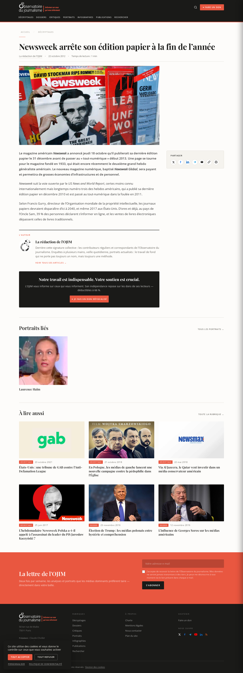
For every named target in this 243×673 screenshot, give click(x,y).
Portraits (69, 17)
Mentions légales (134, 625)
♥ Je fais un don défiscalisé (89, 299)
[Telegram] (190, 634)
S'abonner (153, 585)
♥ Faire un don (212, 7)
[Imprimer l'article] (216, 162)
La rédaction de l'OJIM (30, 56)
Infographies (85, 17)
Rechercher (121, 17)
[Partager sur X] (173, 162)
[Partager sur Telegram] (195, 162)
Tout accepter (20, 657)
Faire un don (185, 620)
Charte (128, 620)
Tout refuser (46, 657)
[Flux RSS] (206, 635)
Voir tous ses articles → (51, 262)
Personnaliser (16, 664)
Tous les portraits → (211, 329)
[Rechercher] (195, 7)
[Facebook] (184, 634)
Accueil (25, 32)
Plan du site (131, 635)
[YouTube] (195, 634)
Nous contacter (133, 630)
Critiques (54, 17)
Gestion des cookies (95, 667)
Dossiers (41, 17)
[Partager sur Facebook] (180, 162)
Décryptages (26, 17)
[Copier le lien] (209, 162)
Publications (104, 17)
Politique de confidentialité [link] (45, 664)
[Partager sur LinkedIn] (188, 162)
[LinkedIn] (201, 635)
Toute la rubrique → (211, 414)
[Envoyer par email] (202, 162)
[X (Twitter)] (179, 635)
